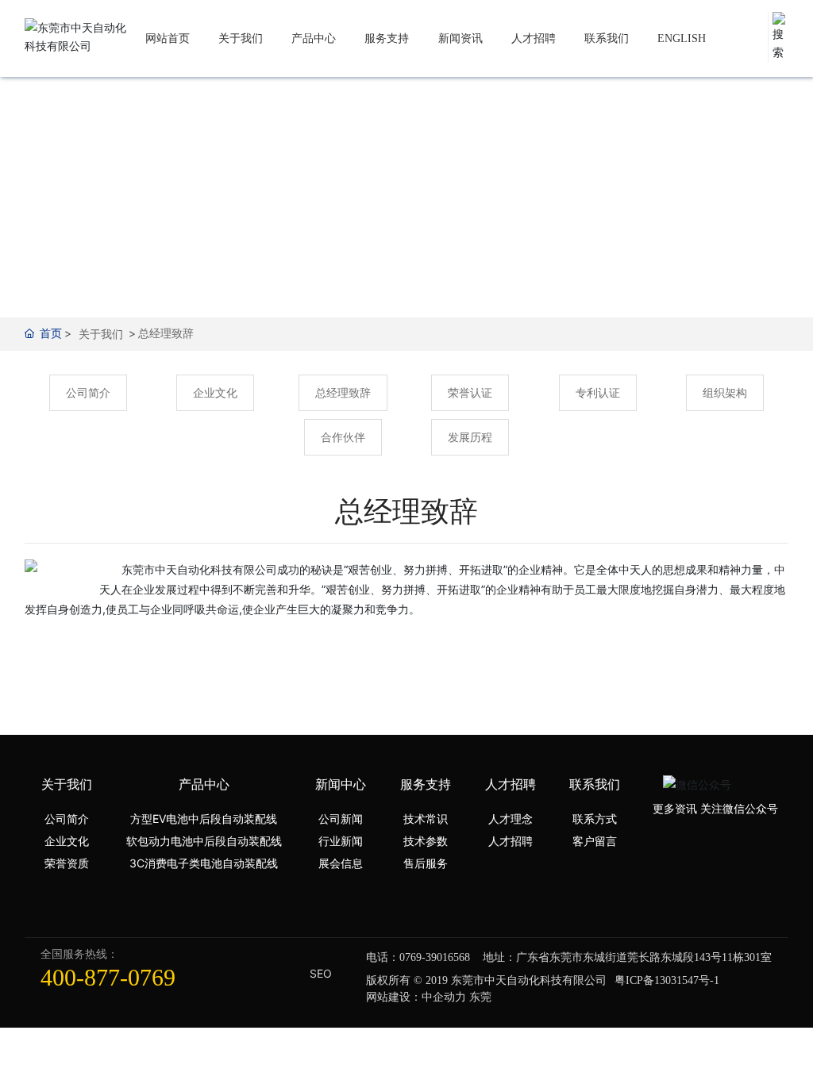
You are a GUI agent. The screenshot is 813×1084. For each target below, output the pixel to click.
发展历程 (470, 437)
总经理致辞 (343, 392)
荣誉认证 (470, 392)
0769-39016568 (434, 957)
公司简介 (88, 392)
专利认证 (598, 392)
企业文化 (215, 392)
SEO (321, 973)
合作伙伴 (343, 437)
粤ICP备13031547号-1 (667, 980)
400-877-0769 (107, 977)
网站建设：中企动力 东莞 (428, 996)
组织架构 (725, 392)
